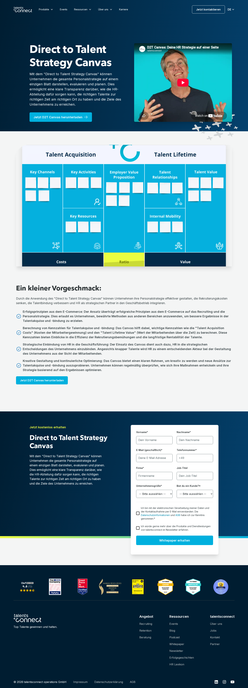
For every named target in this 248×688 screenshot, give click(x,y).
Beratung (145, 637)
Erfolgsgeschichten (181, 657)
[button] (46, 9)
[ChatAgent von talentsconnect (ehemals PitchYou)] (193, 586)
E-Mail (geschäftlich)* (149, 450)
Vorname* (142, 432)
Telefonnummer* (187, 450)
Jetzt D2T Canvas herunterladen (42, 380)
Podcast (174, 637)
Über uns (216, 623)
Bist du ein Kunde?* (189, 485)
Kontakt (215, 637)
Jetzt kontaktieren (208, 9)
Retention (145, 630)
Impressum (80, 682)
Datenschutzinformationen (155, 515)
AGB (177, 515)
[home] (22, 9)
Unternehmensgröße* (149, 485)
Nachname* (184, 432)
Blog (172, 630)
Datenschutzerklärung (108, 682)
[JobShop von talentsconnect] (27, 586)
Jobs (213, 630)
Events (63, 9)
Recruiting (145, 623)
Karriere (123, 9)
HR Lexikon (176, 664)
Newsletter (176, 651)
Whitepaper (176, 644)
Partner (215, 644)
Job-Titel (182, 467)
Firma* (140, 467)
